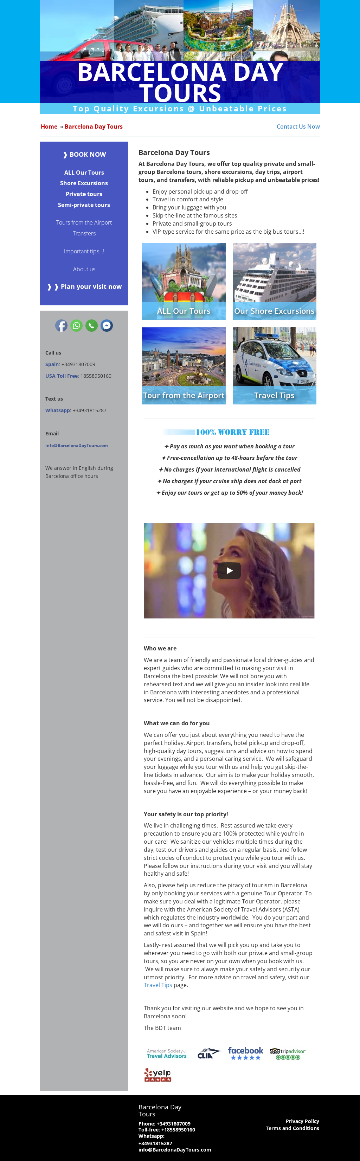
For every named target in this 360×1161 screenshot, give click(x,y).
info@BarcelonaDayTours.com (76, 445)
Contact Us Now (298, 126)
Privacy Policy (302, 1121)
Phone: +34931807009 (165, 1123)
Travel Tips (158, 985)
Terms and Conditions (292, 1128)
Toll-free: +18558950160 (167, 1129)
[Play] (229, 570)
